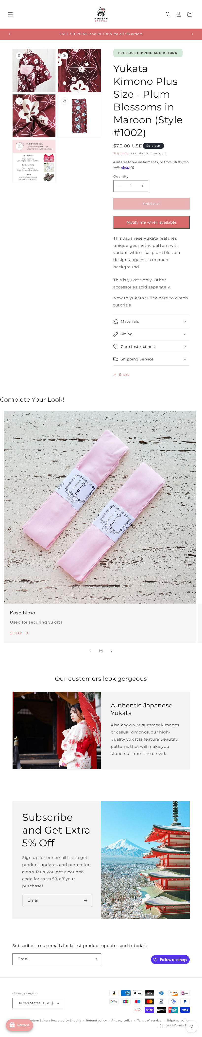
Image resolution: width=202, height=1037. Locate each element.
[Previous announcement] (9, 34)
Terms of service (149, 1020)
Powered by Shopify (66, 1020)
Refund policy (96, 1020)
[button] (10, 14)
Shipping (120, 153)
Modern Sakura (38, 1020)
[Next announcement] (192, 34)
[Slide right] (111, 650)
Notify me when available (151, 222)
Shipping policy (178, 1020)
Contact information (175, 1025)
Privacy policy (122, 1020)
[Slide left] (90, 650)
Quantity (120, 176)
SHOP (16, 633)
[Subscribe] (85, 900)
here (164, 298)
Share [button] (124, 374)
